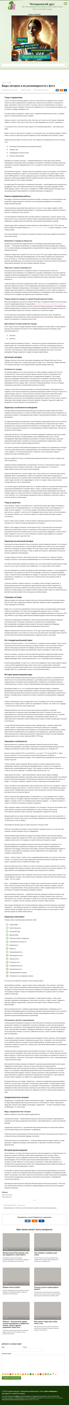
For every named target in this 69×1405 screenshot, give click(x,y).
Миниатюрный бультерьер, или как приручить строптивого (15, 1254)
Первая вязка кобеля (11, 1287)
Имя (3, 1347)
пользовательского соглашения (53, 1398)
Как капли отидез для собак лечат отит (45, 1322)
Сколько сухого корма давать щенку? (46, 1288)
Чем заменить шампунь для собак (45, 1254)
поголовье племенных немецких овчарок (49, 304)
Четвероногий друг (42, 4)
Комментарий (6, 1353)
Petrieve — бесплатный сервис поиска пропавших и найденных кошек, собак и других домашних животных (16, 1324)
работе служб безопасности (38, 227)
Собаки (28, 90)
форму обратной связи (32, 1399)
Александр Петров (10, 1205)
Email (25, 1347)
